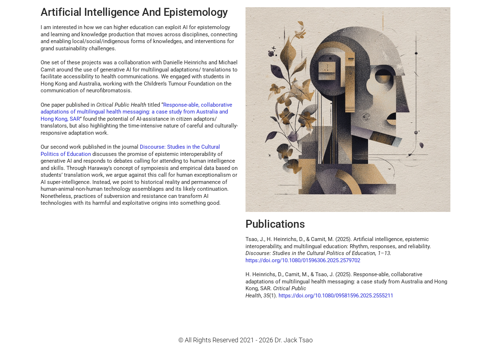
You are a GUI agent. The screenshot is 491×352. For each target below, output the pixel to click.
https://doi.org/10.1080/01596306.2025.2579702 (303, 260)
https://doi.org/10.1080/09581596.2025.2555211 (336, 295)
